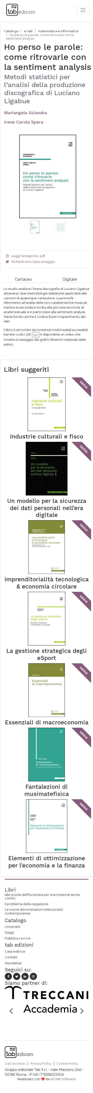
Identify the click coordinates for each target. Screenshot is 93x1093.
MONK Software (63, 1079)
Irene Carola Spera (23, 121)
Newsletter (13, 963)
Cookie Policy (67, 1063)
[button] (12, 182)
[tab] (23, 279)
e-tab (28, 31)
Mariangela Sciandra (25, 112)
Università (12, 926)
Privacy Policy (41, 1063)
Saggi (9, 932)
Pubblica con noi (18, 938)
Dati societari (15, 1063)
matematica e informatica (58, 31)
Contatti (11, 957)
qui (36, 334)
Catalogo (11, 31)
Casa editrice (15, 951)
